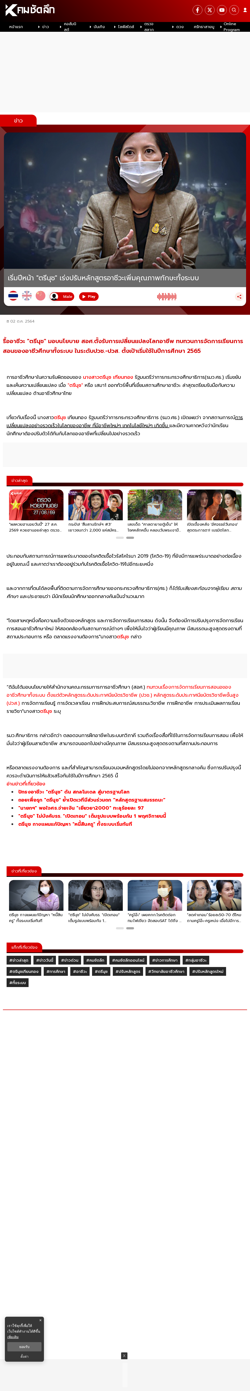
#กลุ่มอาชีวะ (196, 960)
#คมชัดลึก (95, 960)
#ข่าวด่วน (69, 960)
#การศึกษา (55, 972)
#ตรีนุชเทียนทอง (24, 972)
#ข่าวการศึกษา (164, 960)
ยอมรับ (24, 1347)
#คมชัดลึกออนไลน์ (128, 960)
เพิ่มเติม (13, 1337)
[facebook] (197, 10)
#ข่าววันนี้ (44, 960)
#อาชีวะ (80, 972)
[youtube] (222, 10)
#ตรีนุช (101, 972)
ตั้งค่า (25, 1356)
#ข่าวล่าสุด (18, 960)
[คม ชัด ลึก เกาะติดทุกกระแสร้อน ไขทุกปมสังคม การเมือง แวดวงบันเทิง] (125, 11)
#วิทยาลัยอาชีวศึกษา (166, 972)
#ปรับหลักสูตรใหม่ (207, 972)
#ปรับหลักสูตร (127, 972)
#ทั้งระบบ (17, 983)
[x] (210, 10)
